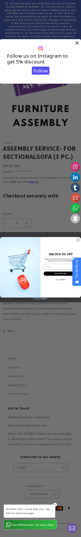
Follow (40, 70)
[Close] (77, 43)
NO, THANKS (61, 279)
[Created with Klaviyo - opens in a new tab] (40, 299)
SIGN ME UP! (60, 273)
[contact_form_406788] (72, 528)
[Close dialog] (78, 240)
